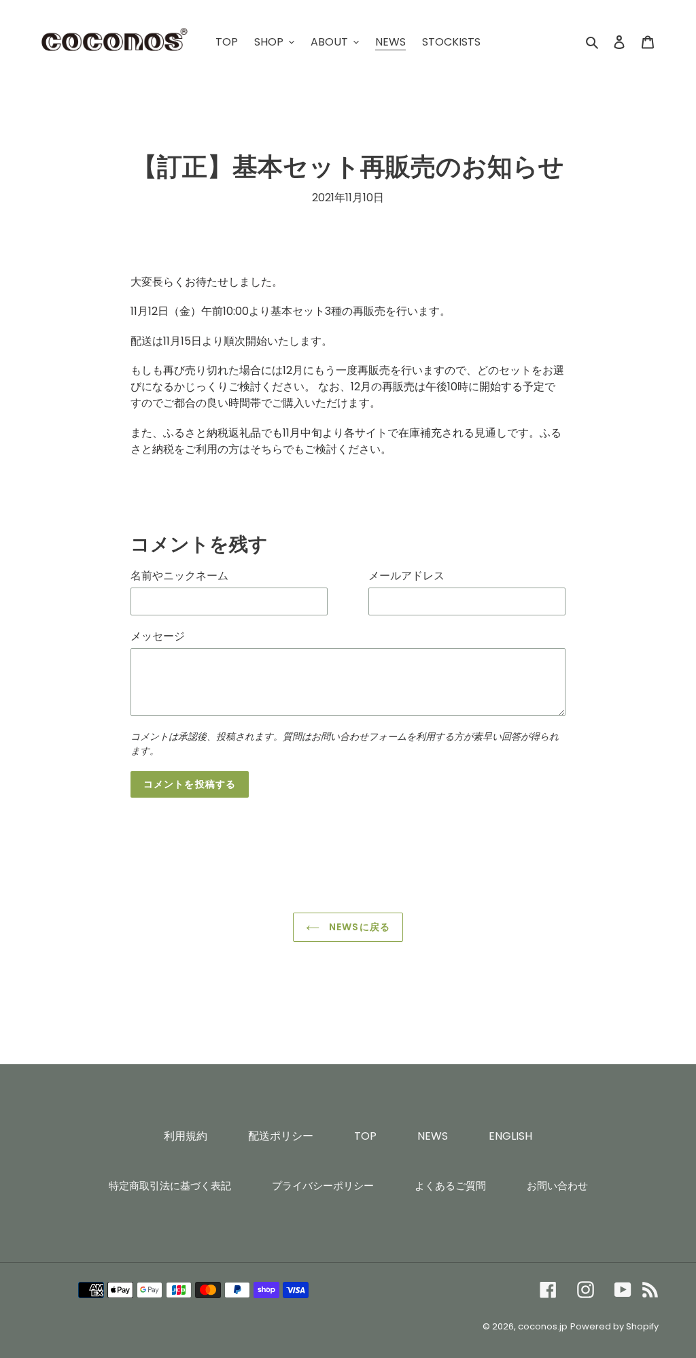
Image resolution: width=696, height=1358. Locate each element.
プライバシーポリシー (323, 1185)
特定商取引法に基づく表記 (170, 1185)
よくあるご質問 (450, 1185)
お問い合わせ (557, 1185)
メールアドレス (406, 575)
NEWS (432, 1136)
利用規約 (185, 1136)
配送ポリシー (280, 1136)
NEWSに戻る (358, 927)
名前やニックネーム (179, 575)
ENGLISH (510, 1136)
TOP (365, 1136)
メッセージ (157, 636)
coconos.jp (543, 1326)
